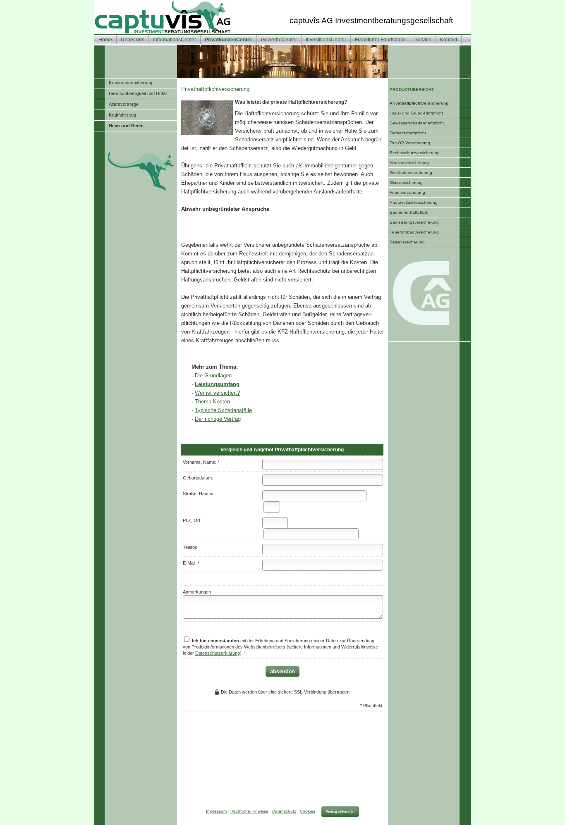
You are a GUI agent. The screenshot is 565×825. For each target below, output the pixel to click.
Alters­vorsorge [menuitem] (124, 104)
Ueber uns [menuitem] (132, 40)
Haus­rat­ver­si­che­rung (409, 162)
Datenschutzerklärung (217, 653)
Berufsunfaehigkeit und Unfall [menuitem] (138, 93)
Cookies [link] (307, 811)
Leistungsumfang (217, 384)
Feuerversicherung (407, 192)
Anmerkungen (197, 591)
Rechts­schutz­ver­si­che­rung (415, 152)
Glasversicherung (406, 182)
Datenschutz (284, 811)
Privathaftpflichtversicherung (419, 103)
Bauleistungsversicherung (414, 222)
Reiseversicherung (407, 242)
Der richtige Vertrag (218, 419)
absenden (282, 671)
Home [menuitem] (105, 40)
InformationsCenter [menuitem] (174, 40)
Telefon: (191, 547)
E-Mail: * (191, 562)
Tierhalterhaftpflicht (408, 133)
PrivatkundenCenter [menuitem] (228, 40)
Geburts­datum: (198, 477)
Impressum (216, 811)
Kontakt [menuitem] (448, 40)
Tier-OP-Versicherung (410, 143)
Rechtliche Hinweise (249, 811)
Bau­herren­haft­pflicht (409, 212)
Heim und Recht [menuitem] (126, 125)
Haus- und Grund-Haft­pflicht (416, 113)
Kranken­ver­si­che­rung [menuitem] (130, 82)
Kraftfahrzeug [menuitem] (122, 114)
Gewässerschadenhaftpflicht (417, 123)
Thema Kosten (212, 401)
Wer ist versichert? (217, 393)
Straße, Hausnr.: (199, 493)
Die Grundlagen (213, 375)
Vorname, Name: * (201, 462)
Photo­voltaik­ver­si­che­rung (414, 202)
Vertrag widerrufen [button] (340, 811)
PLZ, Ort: (192, 520)
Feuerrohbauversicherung (414, 232)
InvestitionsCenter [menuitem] (326, 40)
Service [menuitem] (422, 40)
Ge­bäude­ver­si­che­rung (411, 172)
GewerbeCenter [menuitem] (279, 40)
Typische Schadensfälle (223, 410)
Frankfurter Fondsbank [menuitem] (380, 40)
